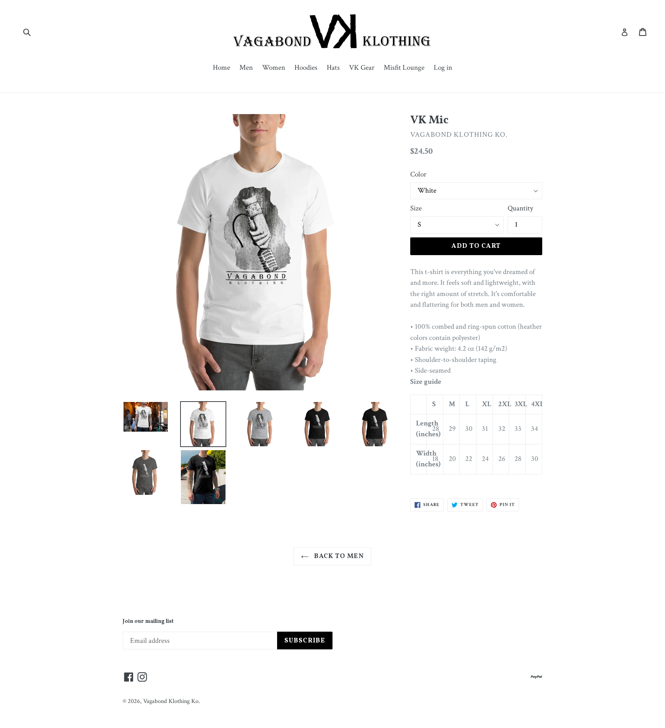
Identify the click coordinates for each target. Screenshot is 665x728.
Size (416, 208)
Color (418, 174)
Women (273, 67)
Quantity (520, 208)
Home (221, 67)
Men (246, 67)
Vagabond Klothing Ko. (171, 701)
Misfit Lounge (404, 67)
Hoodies (305, 67)
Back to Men (338, 556)
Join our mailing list (148, 622)
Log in (443, 67)
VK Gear (361, 67)
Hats (333, 67)
